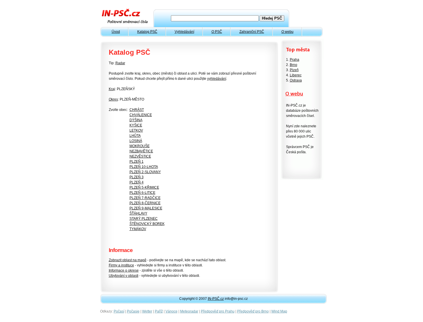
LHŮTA (135, 136)
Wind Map (279, 311)
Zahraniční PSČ (251, 32)
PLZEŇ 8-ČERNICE (145, 203)
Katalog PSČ (147, 32)
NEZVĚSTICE (140, 156)
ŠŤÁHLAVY (138, 213)
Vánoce (171, 311)
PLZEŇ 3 (136, 177)
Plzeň (294, 70)
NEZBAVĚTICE (141, 151)
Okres (113, 99)
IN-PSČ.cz (216, 299)
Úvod (116, 32)
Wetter (147, 311)
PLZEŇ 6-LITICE (142, 193)
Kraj (112, 89)
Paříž (159, 311)
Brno (293, 65)
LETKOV (136, 130)
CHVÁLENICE (140, 115)
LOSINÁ (135, 141)
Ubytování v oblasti (123, 276)
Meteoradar (189, 311)
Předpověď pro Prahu (218, 311)
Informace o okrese (124, 270)
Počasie (133, 311)
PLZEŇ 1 (136, 162)
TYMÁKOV (137, 229)
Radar (120, 63)
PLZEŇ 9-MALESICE (145, 208)
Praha (294, 60)
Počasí (119, 311)
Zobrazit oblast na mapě (127, 260)
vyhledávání (216, 79)
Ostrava (296, 80)
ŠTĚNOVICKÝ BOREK (147, 224)
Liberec (296, 75)
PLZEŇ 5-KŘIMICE (144, 187)
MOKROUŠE (139, 146)
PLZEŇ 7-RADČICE (145, 198)
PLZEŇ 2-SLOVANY (145, 172)
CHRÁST (136, 110)
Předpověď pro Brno (253, 311)
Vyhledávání (184, 32)
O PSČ (217, 32)
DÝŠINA (135, 120)
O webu (287, 32)
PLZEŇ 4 (136, 182)
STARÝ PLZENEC (143, 219)
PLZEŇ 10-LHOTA (143, 167)
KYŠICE (135, 125)
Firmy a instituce (121, 265)
